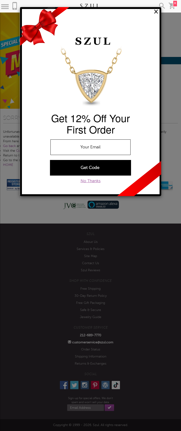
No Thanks (91, 181)
